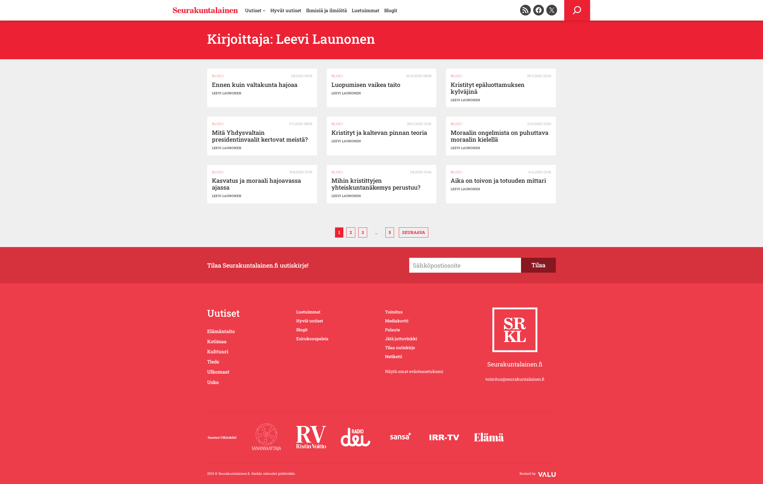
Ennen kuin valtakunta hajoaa (254, 84)
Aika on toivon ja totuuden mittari (498, 180)
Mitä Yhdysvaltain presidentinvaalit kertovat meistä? (260, 136)
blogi (218, 76)
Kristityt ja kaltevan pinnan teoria (379, 132)
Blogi (337, 76)
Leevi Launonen (226, 93)
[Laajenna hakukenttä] (577, 10)
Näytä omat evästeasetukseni (414, 371)
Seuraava (413, 232)
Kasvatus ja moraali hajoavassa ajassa (256, 184)
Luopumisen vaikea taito (365, 84)
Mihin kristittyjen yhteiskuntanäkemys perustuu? (376, 184)
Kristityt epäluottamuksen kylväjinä (488, 88)
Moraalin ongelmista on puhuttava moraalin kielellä (499, 136)
